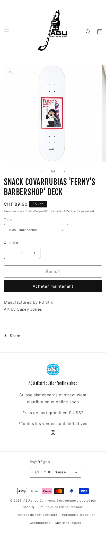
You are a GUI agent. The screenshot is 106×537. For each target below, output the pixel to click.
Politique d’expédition (78, 515)
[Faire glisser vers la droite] (64, 171)
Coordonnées (40, 523)
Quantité (11, 243)
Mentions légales (68, 523)
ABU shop (31, 500)
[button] (6, 32)
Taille (8, 220)
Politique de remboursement (61, 507)
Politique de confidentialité (36, 515)
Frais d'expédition (38, 211)
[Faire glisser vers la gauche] (41, 171)
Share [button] (15, 335)
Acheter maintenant (53, 286)
